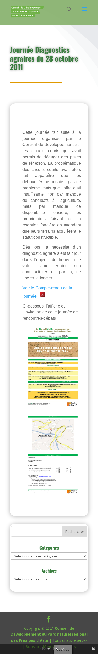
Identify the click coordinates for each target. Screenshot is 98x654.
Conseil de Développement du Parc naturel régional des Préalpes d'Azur (49, 634)
